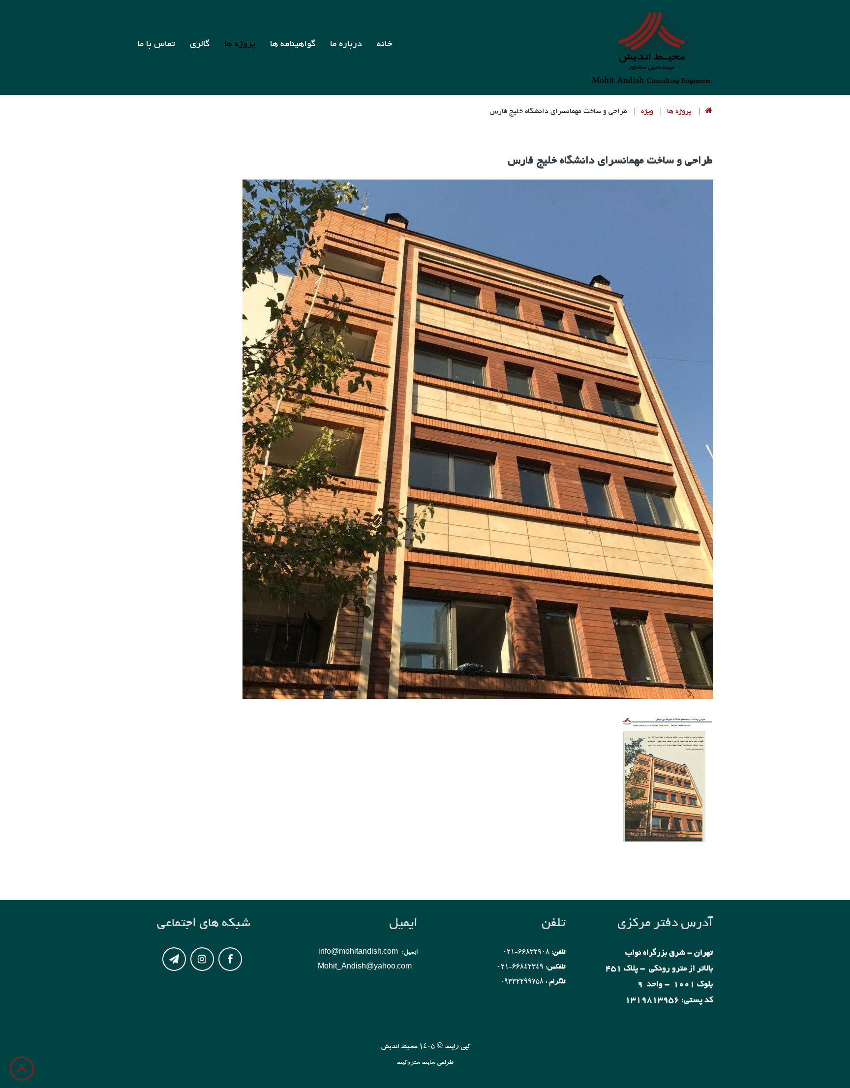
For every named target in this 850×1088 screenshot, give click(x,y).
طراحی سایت (438, 1062)
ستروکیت (409, 1062)
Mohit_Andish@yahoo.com (365, 967)
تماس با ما (156, 45)
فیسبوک (230, 959)
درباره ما (346, 45)
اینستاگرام (202, 959)
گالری (200, 45)
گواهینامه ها (292, 45)
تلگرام (174, 959)
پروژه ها (239, 45)
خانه (384, 45)
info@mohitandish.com (358, 953)
